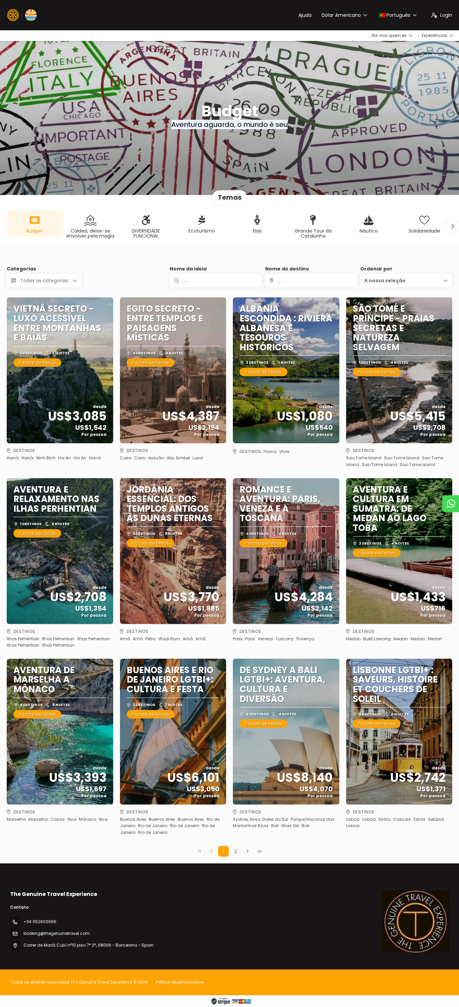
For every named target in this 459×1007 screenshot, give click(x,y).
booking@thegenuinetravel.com (57, 933)
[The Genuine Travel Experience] (415, 921)
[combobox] (311, 280)
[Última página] (259, 851)
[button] (452, 226)
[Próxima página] (247, 851)
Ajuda (304, 15)
